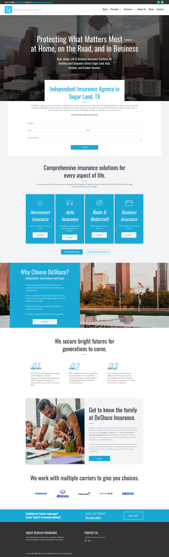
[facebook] (158, 2)
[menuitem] (105, 9)
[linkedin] (162, 2)
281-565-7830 (20, 2)
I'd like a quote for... (33, 138)
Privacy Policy (67, 553)
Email (29, 130)
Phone (88, 130)
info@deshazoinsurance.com (95, 537)
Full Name (30, 123)
